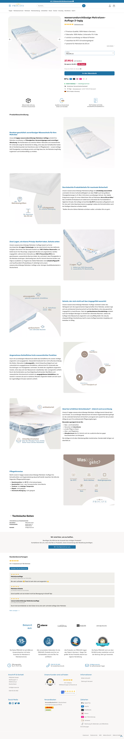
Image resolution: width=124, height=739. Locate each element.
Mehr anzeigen (14, 610)
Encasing (60, 10)
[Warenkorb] (114, 5)
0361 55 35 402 (55, 664)
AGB (100, 735)
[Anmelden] (110, 5)
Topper (10, 10)
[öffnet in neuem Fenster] (68, 692)
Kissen (50, 10)
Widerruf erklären (117, 735)
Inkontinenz (67, 10)
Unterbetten (44, 10)
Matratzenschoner (18, 10)
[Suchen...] (83, 5)
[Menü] (10, 5)
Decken (55, 10)
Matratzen (27, 10)
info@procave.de (95, 664)
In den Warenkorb (89, 73)
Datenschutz (93, 735)
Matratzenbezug (35, 10)
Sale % (73, 10)
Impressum (86, 735)
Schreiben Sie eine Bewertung (19, 568)
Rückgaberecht (77, 89)
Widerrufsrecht (85, 678)
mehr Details (110, 46)
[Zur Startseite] (18, 5)
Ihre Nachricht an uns (63, 547)
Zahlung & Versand (86, 681)
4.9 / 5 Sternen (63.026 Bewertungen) (61, 1)
